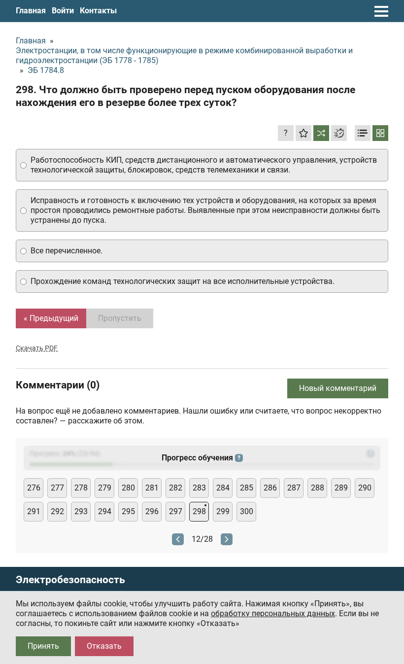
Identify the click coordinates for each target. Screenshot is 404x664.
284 (223, 487)
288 (317, 487)
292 (57, 511)
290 (364, 487)
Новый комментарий (337, 388)
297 (175, 511)
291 (33, 511)
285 (246, 487)
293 (81, 511)
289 (341, 487)
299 (223, 511)
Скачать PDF (37, 348)
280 (128, 487)
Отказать (104, 646)
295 (128, 511)
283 (199, 487)
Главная (31, 10)
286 (270, 487)
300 (246, 511)
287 (294, 487)
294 (104, 511)
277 (57, 487)
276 (33, 487)
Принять (43, 646)
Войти (63, 10)
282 (175, 487)
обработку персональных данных (273, 613)
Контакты (98, 10)
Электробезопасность (70, 580)
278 (81, 487)
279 (104, 487)
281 (152, 487)
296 (152, 511)
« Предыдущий (51, 318)
